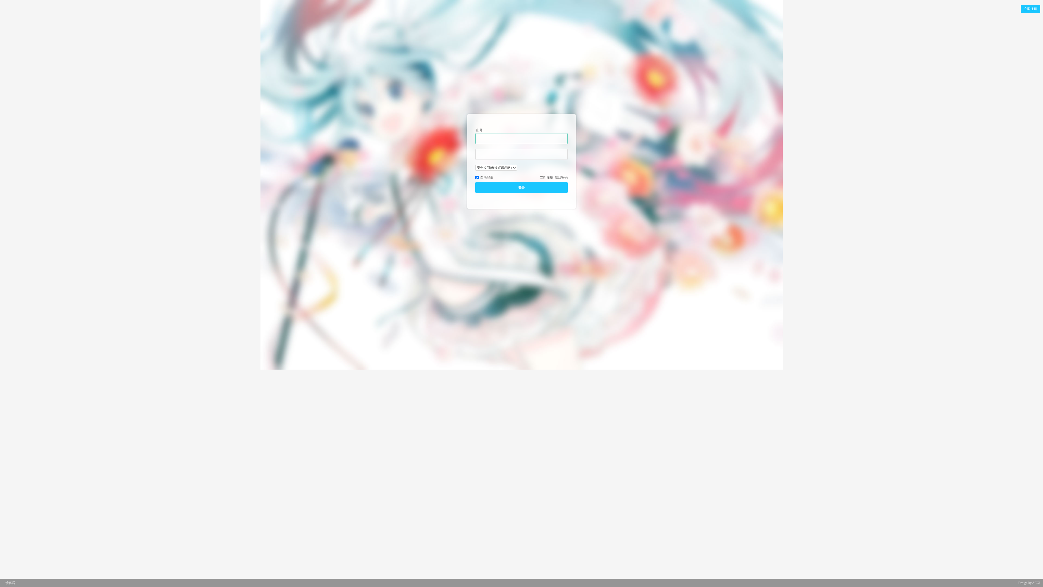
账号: (479, 130)
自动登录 (486, 177)
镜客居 (10, 583)
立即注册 (1030, 9)
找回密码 (561, 177)
